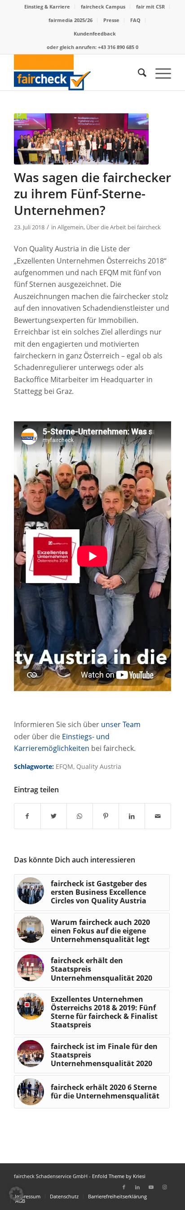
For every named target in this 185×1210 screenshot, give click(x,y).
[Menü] (158, 72)
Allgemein (70, 227)
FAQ (135, 20)
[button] (16, 1194)
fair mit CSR (150, 6)
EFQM (64, 766)
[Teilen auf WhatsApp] (79, 816)
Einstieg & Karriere (47, 6)
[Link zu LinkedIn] (137, 1187)
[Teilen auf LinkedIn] (132, 816)
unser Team (121, 724)
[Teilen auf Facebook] (27, 816)
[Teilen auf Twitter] (53, 816)
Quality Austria (98, 766)
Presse (111, 20)
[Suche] (137, 72)
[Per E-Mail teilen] (158, 816)
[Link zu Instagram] (164, 1187)
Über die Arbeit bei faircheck (123, 227)
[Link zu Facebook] (124, 1187)
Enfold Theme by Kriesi (118, 1176)
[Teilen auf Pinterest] (106, 816)
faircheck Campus (103, 6)
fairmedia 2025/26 (70, 20)
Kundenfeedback (95, 33)
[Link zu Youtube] (151, 1187)
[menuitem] (47, 6)
